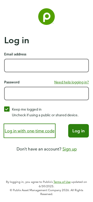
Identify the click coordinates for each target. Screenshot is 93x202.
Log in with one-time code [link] (30, 130)
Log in (78, 130)
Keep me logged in (27, 109)
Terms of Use (62, 182)
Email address (15, 54)
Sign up (70, 149)
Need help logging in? (71, 82)
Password (11, 82)
